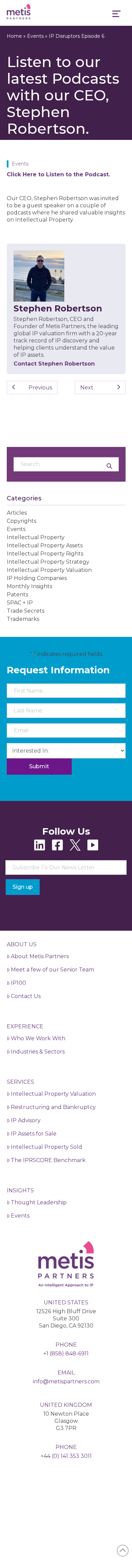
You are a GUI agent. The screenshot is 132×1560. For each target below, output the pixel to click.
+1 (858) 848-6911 (66, 1353)
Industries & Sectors (38, 1051)
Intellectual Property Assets (45, 545)
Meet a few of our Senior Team (52, 969)
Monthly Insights (29, 586)
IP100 (18, 983)
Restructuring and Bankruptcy (53, 1107)
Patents (17, 594)
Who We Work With (38, 1038)
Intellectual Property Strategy (48, 562)
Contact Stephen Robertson (54, 363)
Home (14, 36)
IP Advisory (26, 1120)
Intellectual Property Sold (46, 1147)
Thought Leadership (39, 1202)
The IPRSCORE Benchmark (48, 1160)
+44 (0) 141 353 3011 (66, 1456)
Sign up (23, 887)
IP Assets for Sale (34, 1133)
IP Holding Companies (37, 578)
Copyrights (21, 521)
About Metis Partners (40, 956)
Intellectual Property (36, 537)
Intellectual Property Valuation (49, 570)
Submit (39, 766)
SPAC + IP (20, 602)
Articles (17, 513)
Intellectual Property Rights (45, 553)
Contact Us (26, 996)
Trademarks (23, 619)
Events (35, 36)
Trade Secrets (25, 611)
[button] (116, 14)
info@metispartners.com (66, 1381)
